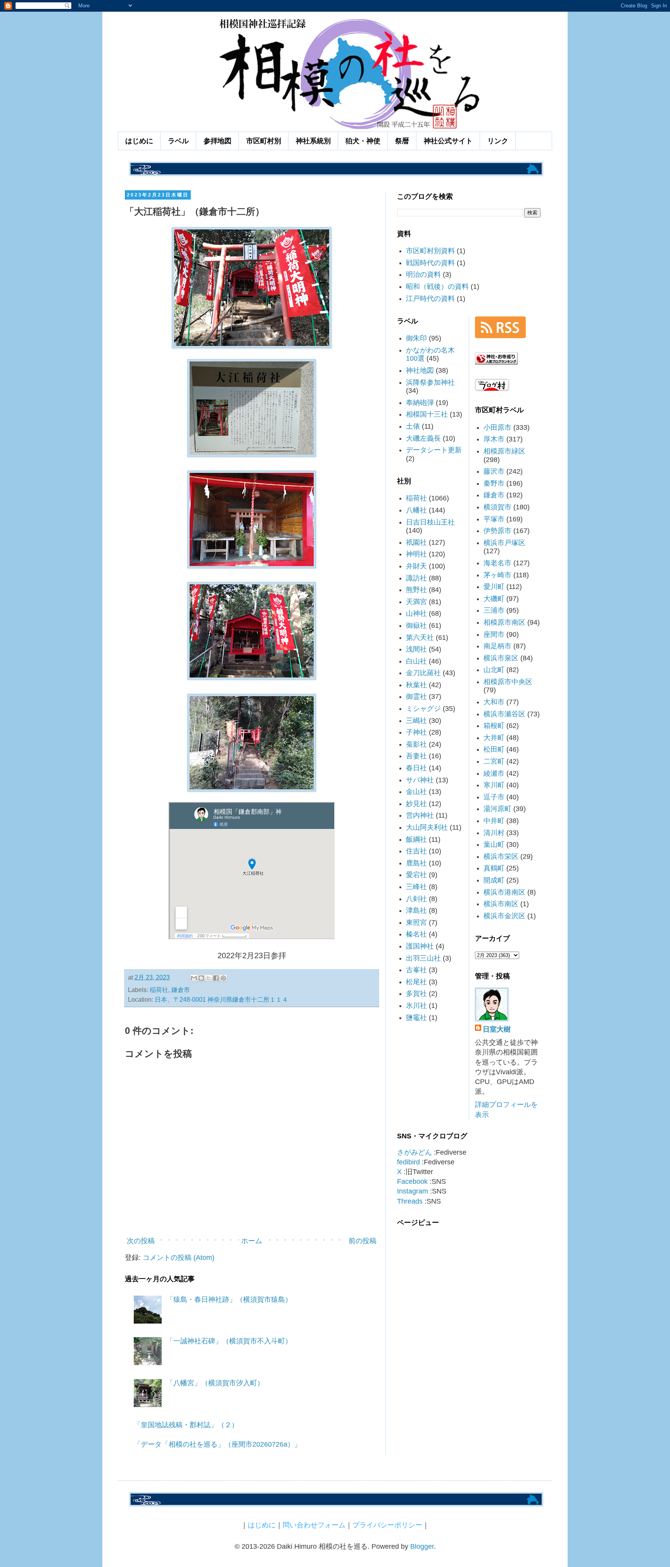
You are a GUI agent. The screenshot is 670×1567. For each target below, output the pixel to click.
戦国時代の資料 (430, 263)
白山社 (416, 661)
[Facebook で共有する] (216, 978)
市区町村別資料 (430, 251)
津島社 (416, 910)
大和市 (494, 702)
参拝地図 (217, 141)
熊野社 (416, 590)
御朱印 (416, 338)
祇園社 (416, 542)
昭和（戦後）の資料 (437, 286)
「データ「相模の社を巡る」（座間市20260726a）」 (217, 1444)
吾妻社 (416, 756)
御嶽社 (416, 625)
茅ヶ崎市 (497, 575)
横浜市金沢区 (504, 916)
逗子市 (494, 797)
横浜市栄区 (501, 856)
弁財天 (416, 566)
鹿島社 (416, 863)
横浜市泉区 (501, 658)
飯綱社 (416, 839)
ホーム (251, 1241)
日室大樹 (497, 1029)
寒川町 (494, 785)
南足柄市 (497, 646)
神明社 (416, 554)
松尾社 (416, 982)
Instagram (412, 1191)
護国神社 (420, 946)
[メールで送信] (194, 978)
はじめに (139, 141)
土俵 (413, 426)
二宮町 (494, 761)
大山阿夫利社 (427, 827)
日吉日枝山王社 (430, 522)
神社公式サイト (448, 141)
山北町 (494, 670)
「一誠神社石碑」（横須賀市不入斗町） (229, 1341)
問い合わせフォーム (314, 1525)
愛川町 (494, 587)
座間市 (494, 634)
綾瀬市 (494, 773)
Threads (410, 1201)
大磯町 (494, 599)
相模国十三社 (427, 414)
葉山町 (494, 844)
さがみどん (414, 1152)
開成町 (494, 880)
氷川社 (416, 1005)
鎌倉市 (180, 989)
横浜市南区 (501, 904)
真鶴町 (494, 868)
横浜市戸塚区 (504, 543)
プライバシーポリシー (387, 1525)
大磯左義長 (423, 438)
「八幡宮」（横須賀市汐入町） (215, 1383)
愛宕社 (416, 875)
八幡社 (416, 510)
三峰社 (416, 887)
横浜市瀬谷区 (504, 714)
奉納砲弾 (420, 403)
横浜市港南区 (504, 892)
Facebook (412, 1181)
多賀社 (416, 993)
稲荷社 (159, 989)
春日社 (416, 768)
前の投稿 (362, 1241)
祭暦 (402, 141)
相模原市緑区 (504, 451)
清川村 (494, 833)
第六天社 (420, 637)
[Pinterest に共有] (223, 978)
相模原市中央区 (508, 682)
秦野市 (494, 483)
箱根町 (494, 726)
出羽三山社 (423, 958)
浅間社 (416, 649)
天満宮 (416, 602)
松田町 (494, 749)
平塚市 (494, 519)
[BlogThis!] (201, 978)
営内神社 (420, 815)
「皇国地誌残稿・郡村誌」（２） (186, 1425)
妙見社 (416, 804)
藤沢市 (494, 471)
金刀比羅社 (423, 673)
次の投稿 (141, 1241)
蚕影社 (416, 744)
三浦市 (494, 610)
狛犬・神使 (362, 141)
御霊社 (416, 696)
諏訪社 (416, 578)
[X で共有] (208, 978)
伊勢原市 (497, 531)
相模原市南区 (504, 622)
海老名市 (497, 563)
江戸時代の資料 (430, 298)
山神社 (416, 613)
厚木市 (494, 439)
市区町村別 (263, 141)
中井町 (494, 821)
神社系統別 (313, 141)
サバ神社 (420, 780)
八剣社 (416, 899)
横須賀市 (497, 507)
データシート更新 (434, 450)
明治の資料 (423, 274)
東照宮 (416, 922)
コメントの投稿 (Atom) (178, 1257)
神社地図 (420, 370)
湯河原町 (497, 809)
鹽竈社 (416, 1018)
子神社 (416, 732)
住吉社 (416, 851)
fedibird (408, 1162)
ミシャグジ (423, 708)
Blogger (422, 1546)
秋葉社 (416, 685)
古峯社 (416, 970)
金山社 (416, 792)
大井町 (494, 738)
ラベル (178, 141)
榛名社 (416, 934)
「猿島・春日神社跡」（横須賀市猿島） (229, 1299)
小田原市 (497, 427)
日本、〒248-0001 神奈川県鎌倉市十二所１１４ (221, 999)
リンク (497, 141)
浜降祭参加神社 (430, 382)
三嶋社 (416, 720)
